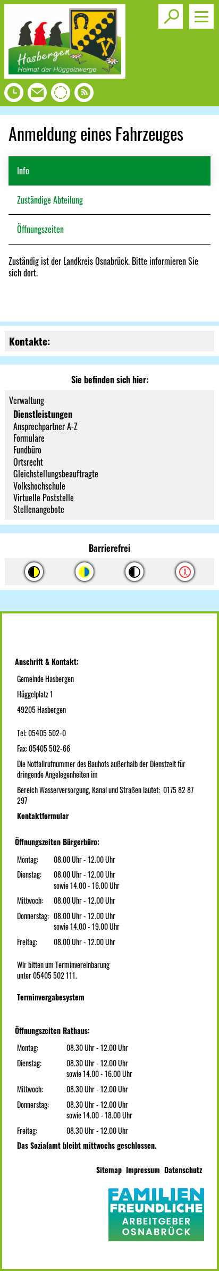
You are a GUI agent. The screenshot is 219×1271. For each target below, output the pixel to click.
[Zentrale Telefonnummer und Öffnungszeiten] (13, 95)
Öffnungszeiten (40, 229)
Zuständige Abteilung (50, 199)
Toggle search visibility (170, 16)
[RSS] (84, 95)
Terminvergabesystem (51, 997)
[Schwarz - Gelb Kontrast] (34, 571)
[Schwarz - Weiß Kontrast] (134, 571)
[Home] (64, 75)
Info (23, 170)
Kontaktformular (43, 815)
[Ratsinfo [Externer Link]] (60, 95)
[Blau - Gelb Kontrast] (84, 571)
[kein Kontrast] (185, 571)
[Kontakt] (37, 95)
